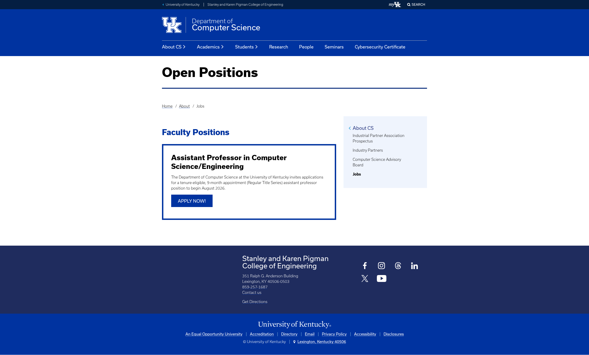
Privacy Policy (334, 334)
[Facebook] (365, 266)
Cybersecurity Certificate (380, 46)
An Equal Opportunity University (214, 334)
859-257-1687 (255, 287)
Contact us (251, 292)
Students (244, 46)
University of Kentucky (182, 4)
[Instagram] (381, 266)
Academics (208, 46)
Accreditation (262, 334)
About (184, 106)
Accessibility (365, 334)
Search (418, 4)
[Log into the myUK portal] (395, 4)
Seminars (334, 46)
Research (278, 46)
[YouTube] (381, 279)
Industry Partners (368, 150)
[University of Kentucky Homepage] (294, 325)
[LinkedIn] (415, 266)
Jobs (357, 174)
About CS (172, 46)
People (306, 46)
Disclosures (394, 334)
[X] (365, 279)
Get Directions (254, 302)
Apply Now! (192, 201)
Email (310, 334)
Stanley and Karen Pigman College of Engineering (245, 4)
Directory (289, 334)
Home (167, 106)
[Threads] (398, 266)
